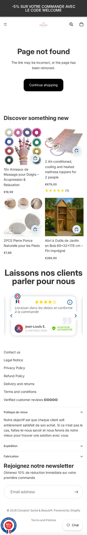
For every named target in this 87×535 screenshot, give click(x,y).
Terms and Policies (43, 520)
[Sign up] (76, 492)
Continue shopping (43, 85)
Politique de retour (16, 412)
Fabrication (11, 456)
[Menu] (5, 24)
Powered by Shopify (67, 510)
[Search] (71, 24)
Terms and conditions (20, 392)
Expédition (10, 446)
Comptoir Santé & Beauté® (34, 510)
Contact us (12, 352)
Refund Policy (14, 376)
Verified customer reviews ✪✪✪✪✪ (31, 400)
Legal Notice (13, 360)
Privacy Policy (14, 368)
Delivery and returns (19, 384)
